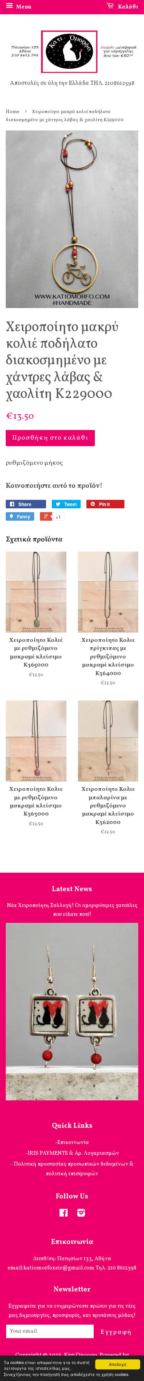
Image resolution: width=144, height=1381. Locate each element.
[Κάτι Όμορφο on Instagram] (81, 1215)
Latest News (72, 889)
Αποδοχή (117, 1364)
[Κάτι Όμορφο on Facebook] (63, 1215)
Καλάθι (127, 7)
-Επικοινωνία (72, 1142)
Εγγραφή (116, 1332)
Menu (23, 7)
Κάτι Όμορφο (80, 1355)
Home (13, 111)
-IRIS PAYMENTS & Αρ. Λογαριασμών (72, 1153)
